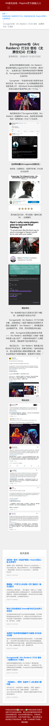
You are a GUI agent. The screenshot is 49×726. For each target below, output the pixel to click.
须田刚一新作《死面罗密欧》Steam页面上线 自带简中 (24, 561)
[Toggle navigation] (8, 7)
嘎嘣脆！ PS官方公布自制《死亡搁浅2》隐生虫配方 (24, 585)
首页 (3, 13)
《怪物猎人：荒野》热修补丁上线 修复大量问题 (24, 683)
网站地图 (24, 722)
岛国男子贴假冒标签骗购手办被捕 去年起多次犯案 (24, 634)
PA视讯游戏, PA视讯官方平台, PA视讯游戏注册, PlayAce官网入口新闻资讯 (24, 17)
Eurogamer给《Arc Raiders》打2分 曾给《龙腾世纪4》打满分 (24, 658)
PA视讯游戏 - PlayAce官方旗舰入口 (23, 3)
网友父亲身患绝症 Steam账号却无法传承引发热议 (24, 609)
